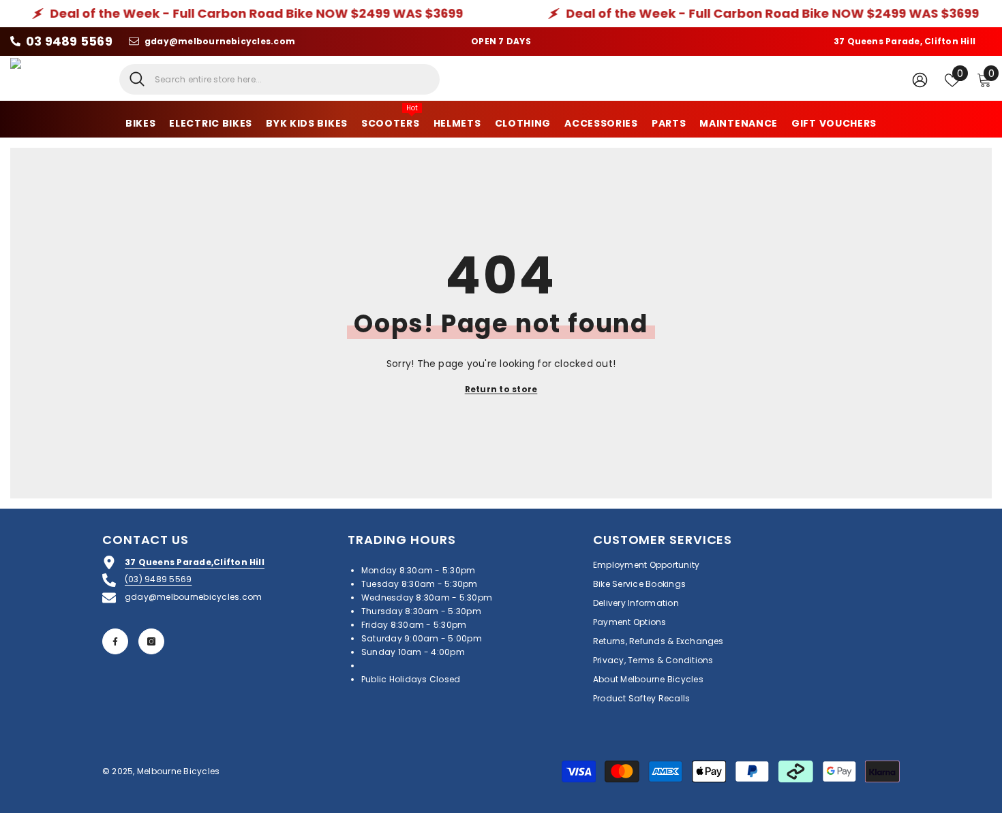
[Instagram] (151, 641)
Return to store (501, 389)
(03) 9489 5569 (158, 579)
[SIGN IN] (920, 79)
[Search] (279, 79)
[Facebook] (115, 641)
